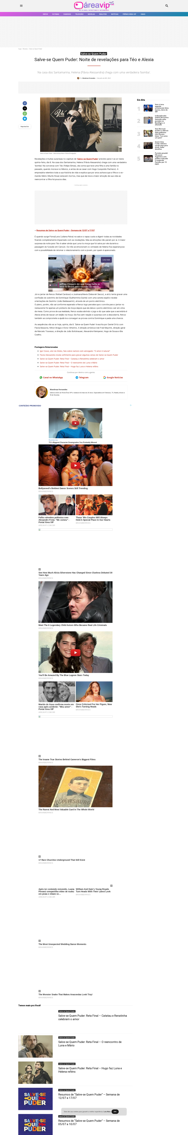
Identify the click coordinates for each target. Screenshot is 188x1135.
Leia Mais (107, 1111)
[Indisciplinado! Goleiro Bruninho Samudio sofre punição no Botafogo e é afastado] (148, 123)
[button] (153, 6)
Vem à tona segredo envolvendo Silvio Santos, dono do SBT (162, 108)
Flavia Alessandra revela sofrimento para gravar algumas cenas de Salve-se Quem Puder (79, 355)
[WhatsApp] (25, 113)
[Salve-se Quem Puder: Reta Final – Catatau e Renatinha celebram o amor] (35, 1020)
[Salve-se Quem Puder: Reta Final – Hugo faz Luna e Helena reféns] (35, 1072)
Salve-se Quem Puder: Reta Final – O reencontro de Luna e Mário (68, 363)
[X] (25, 108)
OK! (115, 1111)
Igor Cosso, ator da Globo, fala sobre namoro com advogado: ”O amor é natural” (75, 351)
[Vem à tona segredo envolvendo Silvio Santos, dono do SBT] (148, 111)
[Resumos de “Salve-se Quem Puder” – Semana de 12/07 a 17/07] (35, 1098)
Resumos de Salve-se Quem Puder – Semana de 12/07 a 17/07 (65, 230)
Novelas (25, 49)
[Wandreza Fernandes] (78, 78)
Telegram (84, 377)
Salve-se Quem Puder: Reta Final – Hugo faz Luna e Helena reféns (69, 366)
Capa (19, 49)
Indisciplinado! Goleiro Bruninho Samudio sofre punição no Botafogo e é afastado (162, 120)
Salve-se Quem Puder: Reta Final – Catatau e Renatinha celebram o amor (72, 359)
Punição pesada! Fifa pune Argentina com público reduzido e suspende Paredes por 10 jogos (161, 158)
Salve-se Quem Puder (35, 49)
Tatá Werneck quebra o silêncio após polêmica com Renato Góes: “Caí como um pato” (161, 133)
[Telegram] (25, 118)
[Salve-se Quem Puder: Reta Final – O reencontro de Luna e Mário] (35, 1046)
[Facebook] (25, 103)
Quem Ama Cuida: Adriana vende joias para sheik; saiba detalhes (161, 145)
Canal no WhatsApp (53, 377)
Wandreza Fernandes (88, 78)
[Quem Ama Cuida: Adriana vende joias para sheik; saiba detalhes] (148, 148)
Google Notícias (115, 377)
